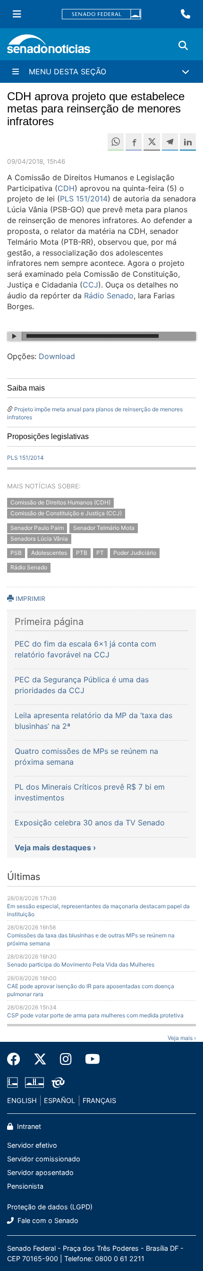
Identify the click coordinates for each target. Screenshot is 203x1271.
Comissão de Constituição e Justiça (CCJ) (66, 513)
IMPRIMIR (29, 598)
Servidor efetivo (32, 1145)
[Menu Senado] (17, 14)
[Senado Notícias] (48, 47)
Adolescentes (49, 553)
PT (100, 553)
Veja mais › (182, 1037)
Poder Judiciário (134, 553)
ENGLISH (22, 1100)
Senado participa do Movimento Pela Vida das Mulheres (80, 964)
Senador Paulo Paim (37, 527)
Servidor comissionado (43, 1159)
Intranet (28, 1126)
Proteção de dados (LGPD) (50, 1207)
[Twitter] (40, 1059)
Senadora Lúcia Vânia (39, 538)
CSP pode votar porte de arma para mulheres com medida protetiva (95, 1015)
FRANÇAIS (99, 1100)
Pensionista (25, 1186)
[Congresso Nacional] (34, 1082)
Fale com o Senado (47, 1220)
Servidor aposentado (40, 1172)
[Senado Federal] (101, 14)
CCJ (90, 284)
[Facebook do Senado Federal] (17, 1059)
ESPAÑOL (59, 1100)
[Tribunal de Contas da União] (58, 1082)
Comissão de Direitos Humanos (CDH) (60, 502)
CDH (66, 188)
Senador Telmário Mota (104, 527)
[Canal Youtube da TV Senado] (89, 1059)
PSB (16, 553)
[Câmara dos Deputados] (12, 1082)
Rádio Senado (109, 295)
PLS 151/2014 (84, 198)
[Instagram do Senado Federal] (65, 1059)
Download (57, 356)
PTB (81, 553)
